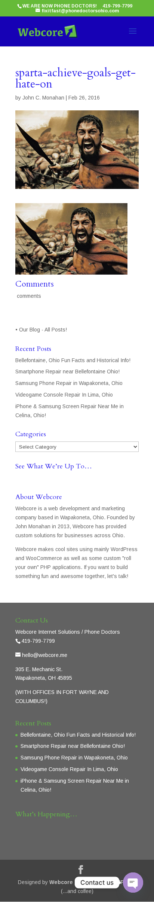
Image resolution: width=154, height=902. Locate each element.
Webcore (61, 882)
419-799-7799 (117, 6)
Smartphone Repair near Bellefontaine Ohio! (67, 371)
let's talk (117, 576)
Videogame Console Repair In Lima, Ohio (64, 395)
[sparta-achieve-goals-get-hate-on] (71, 270)
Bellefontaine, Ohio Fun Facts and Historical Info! (72, 360)
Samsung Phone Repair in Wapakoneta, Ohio (69, 383)
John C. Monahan (43, 98)
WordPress (121, 882)
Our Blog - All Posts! (43, 330)
